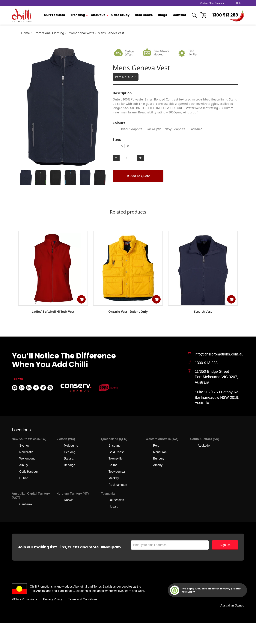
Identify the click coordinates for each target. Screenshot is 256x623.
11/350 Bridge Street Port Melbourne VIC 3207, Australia (216, 376)
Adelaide (204, 445)
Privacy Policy (52, 599)
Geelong (69, 452)
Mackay (114, 478)
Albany (157, 465)
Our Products (54, 15)
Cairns (113, 465)
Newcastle (26, 452)
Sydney (24, 445)
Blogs (162, 15)
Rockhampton (118, 484)
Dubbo (23, 478)
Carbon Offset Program (212, 3)
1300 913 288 (225, 15)
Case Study (120, 15)
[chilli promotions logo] (21, 15)
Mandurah (160, 452)
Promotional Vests (81, 33)
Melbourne (71, 445)
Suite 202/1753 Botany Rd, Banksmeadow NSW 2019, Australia (217, 397)
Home (25, 33)
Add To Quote (140, 176)
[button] (81, 299)
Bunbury (158, 458)
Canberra (25, 504)
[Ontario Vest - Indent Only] (128, 303)
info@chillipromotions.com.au (219, 354)
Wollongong (27, 458)
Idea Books (144, 15)
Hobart (113, 506)
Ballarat (69, 458)
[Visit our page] (14, 388)
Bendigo (69, 465)
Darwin (68, 500)
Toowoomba (117, 471)
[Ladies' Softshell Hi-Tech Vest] (53, 303)
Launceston (116, 500)
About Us (98, 15)
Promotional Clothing (49, 33)
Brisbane (115, 445)
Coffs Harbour (28, 471)
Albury (23, 465)
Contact (179, 15)
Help (238, 3)
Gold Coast (116, 452)
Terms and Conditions (82, 599)
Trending (77, 15)
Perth (156, 445)
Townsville (116, 458)
